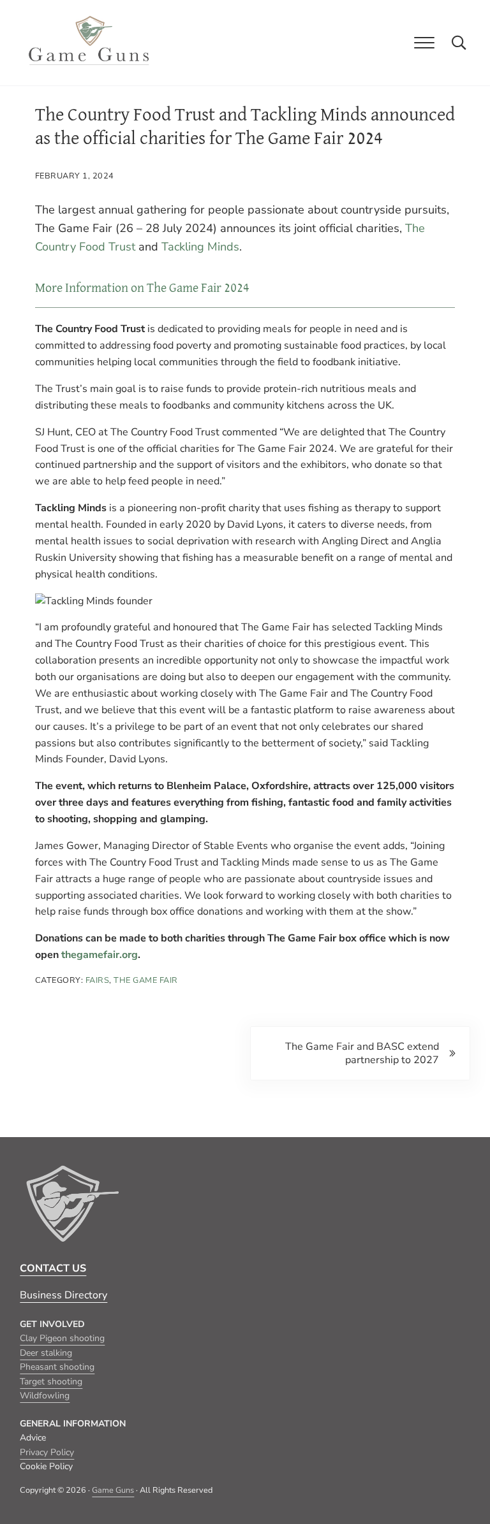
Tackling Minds (200, 246)
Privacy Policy (47, 1452)
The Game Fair (146, 980)
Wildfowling (45, 1396)
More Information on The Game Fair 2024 (142, 288)
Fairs (97, 980)
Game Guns (113, 1490)
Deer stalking (46, 1353)
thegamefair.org (99, 955)
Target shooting (51, 1381)
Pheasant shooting (57, 1367)
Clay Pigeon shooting (62, 1338)
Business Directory (63, 1295)
